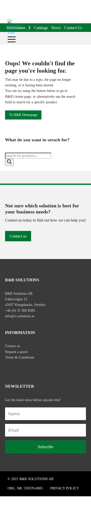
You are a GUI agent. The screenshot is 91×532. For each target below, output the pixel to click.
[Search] (9, 162)
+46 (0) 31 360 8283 (20, 310)
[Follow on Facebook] (9, 369)
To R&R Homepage (23, 115)
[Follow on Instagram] (20, 369)
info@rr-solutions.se (19, 316)
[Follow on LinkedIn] (30, 369)
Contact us (18, 236)
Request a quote (16, 352)
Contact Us (73, 28)
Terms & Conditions (19, 357)
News (56, 28)
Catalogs (41, 28)
